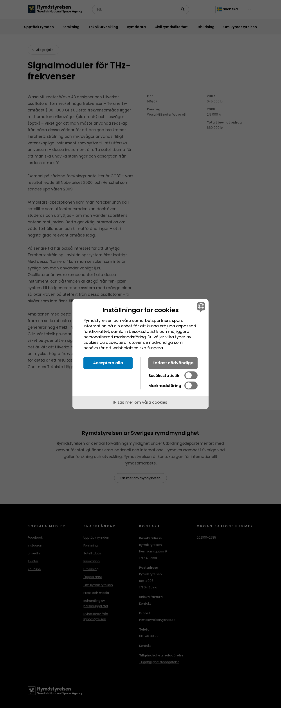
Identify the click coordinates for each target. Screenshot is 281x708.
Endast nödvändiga (173, 363)
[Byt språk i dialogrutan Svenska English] (200, 307)
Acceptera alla (108, 363)
